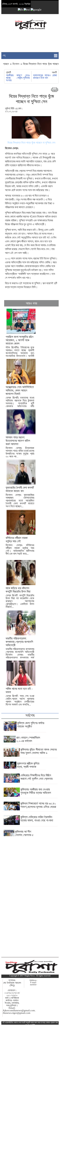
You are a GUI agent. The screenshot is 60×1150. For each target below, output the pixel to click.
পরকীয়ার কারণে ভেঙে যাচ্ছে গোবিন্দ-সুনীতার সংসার (18, 78)
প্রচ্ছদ (6, 64)
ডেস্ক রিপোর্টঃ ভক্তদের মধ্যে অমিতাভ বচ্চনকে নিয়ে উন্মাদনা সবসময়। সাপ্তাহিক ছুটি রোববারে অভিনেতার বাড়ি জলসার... (20, 398)
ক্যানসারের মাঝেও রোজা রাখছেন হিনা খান (45, 76)
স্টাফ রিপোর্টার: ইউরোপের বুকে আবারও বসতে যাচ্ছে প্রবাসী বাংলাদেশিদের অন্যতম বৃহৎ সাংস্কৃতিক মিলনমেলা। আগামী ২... (20, 347)
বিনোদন (15, 64)
